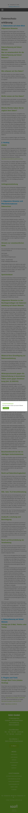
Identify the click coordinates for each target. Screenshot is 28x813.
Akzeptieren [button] (6, 408)
